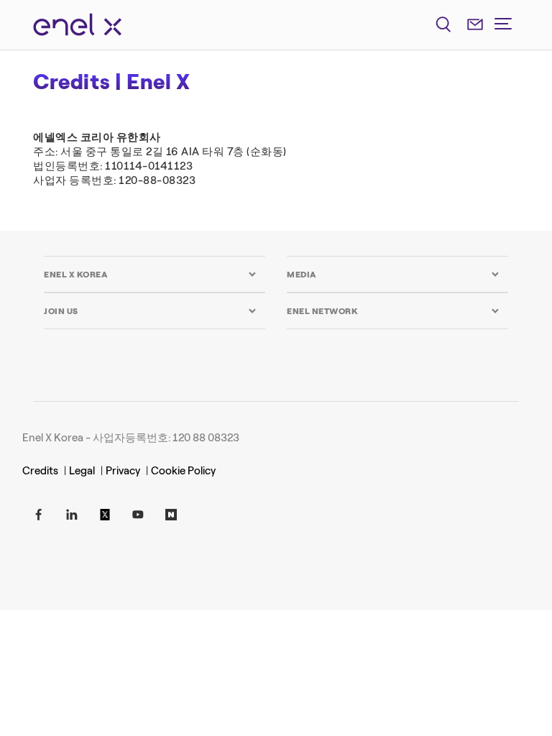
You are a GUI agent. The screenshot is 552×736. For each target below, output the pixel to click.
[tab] (150, 274)
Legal (82, 470)
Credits (40, 470)
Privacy (123, 470)
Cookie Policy (183, 470)
